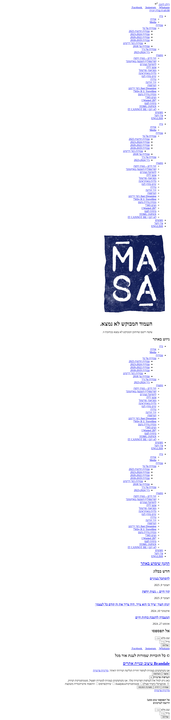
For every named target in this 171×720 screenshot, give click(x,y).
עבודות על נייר (149, 49)
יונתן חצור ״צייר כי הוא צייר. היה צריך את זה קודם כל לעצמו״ (132, 604)
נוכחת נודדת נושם (147, 94)
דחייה (157, 687)
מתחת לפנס (150, 103)
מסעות (159, 55)
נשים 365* (150, 97)
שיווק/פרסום (105, 683)
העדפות (157, 674)
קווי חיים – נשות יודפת (145, 58)
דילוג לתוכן (164, 4)
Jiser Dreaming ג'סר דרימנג (142, 88)
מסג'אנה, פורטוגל (147, 70)
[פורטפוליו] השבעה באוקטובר (141, 61)
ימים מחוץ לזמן (148, 76)
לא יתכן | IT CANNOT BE (142, 109)
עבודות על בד (149, 28)
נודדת (153, 79)
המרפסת (151, 85)
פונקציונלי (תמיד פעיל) (154, 683)
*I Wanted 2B (149, 100)
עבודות (159, 25)
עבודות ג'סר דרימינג (133, 43)
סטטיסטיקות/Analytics (127, 683)
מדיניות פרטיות (100, 670)
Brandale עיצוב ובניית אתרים (146, 663)
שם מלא (165, 638)
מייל (167, 641)
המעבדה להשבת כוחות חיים (152, 617)
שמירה (165, 687)
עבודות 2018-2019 (140, 40)
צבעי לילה (151, 67)
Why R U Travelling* (144, 91)
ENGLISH (157, 118)
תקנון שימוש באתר (155, 563)
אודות (153, 19)
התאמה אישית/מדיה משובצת (80, 683)
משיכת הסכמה (145, 687)
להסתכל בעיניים (148, 64)
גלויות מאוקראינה (147, 73)
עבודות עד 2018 (141, 46)
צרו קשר (158, 115)
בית (161, 16)
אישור (165, 674)
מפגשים (159, 112)
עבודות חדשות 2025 (139, 31)
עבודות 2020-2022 (140, 37)
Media (153, 22)
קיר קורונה (151, 82)
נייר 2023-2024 (142, 52)
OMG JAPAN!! (147, 106)
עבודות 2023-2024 (140, 34)
